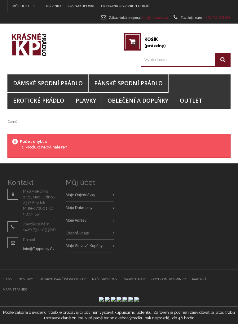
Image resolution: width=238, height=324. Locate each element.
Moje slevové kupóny (84, 246)
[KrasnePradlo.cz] (35, 44)
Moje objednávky (80, 195)
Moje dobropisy (79, 208)
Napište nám (134, 279)
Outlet (191, 100)
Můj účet (80, 182)
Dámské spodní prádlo (48, 83)
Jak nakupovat (81, 6)
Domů (12, 121)
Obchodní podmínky (169, 279)
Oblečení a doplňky (138, 100)
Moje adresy (76, 220)
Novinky (53, 6)
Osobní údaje (77, 233)
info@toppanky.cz (39, 249)
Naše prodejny (104, 279)
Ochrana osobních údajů (125, 6)
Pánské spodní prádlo (128, 83)
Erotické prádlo (38, 100)
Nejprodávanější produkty (62, 279)
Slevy (7, 279)
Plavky (86, 100)
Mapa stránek (15, 289)
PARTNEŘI (200, 279)
